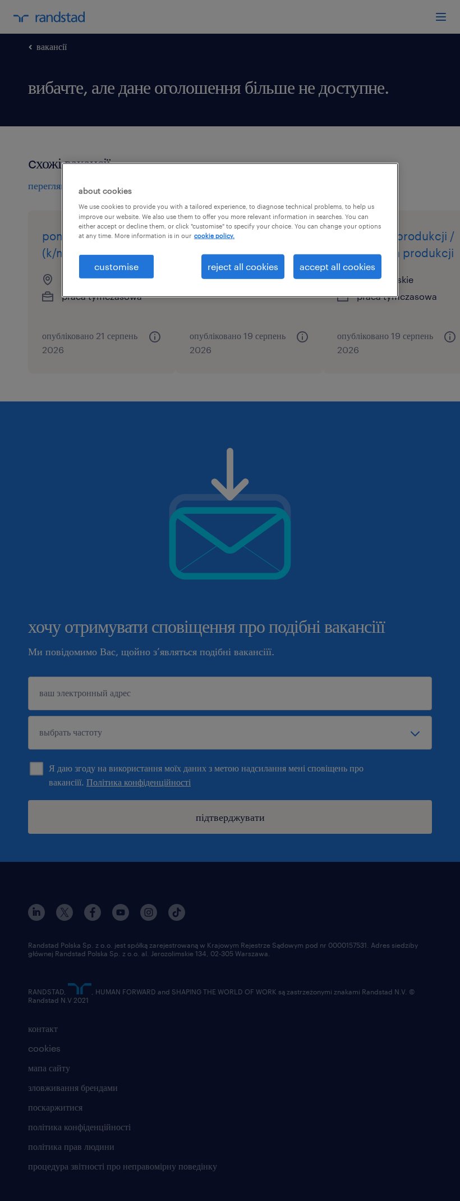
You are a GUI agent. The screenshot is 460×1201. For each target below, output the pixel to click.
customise (116, 266)
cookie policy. (214, 235)
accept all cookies (337, 266)
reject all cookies (243, 266)
